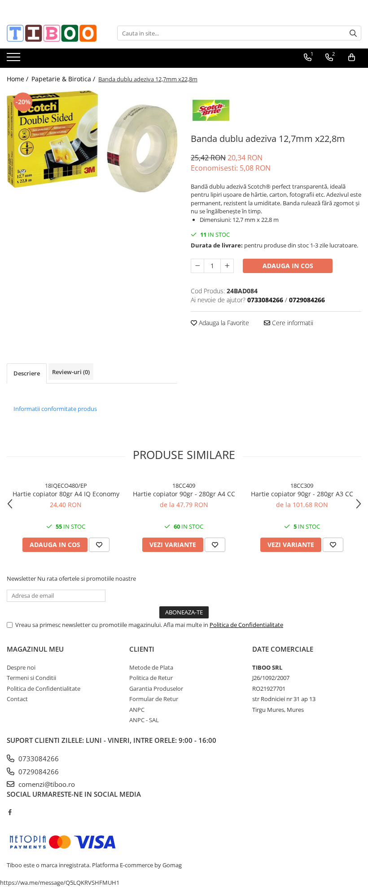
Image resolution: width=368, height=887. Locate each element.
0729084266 (38, 771)
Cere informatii (291, 322)
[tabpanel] (92, 141)
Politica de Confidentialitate (246, 625)
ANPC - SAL (144, 720)
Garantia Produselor (156, 688)
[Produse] (14, 59)
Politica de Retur (151, 678)
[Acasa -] (51, 33)
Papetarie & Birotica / (64, 79)
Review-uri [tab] (71, 372)
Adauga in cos (288, 265)
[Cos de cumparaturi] (351, 57)
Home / (18, 79)
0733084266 (38, 758)
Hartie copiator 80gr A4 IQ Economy (66, 494)
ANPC (137, 710)
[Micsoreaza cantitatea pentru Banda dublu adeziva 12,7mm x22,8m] (197, 266)
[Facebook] (10, 812)
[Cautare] (353, 33)
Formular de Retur (153, 699)
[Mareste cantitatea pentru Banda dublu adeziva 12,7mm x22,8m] (227, 266)
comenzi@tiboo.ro (46, 784)
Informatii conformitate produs (55, 409)
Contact (17, 699)
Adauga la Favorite (223, 322)
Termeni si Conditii (31, 678)
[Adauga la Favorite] (99, 545)
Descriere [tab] (26, 373)
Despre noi (21, 667)
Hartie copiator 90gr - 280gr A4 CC (184, 494)
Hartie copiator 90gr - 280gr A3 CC (302, 494)
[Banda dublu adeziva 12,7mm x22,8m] (92, 141)
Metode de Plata (151, 667)
